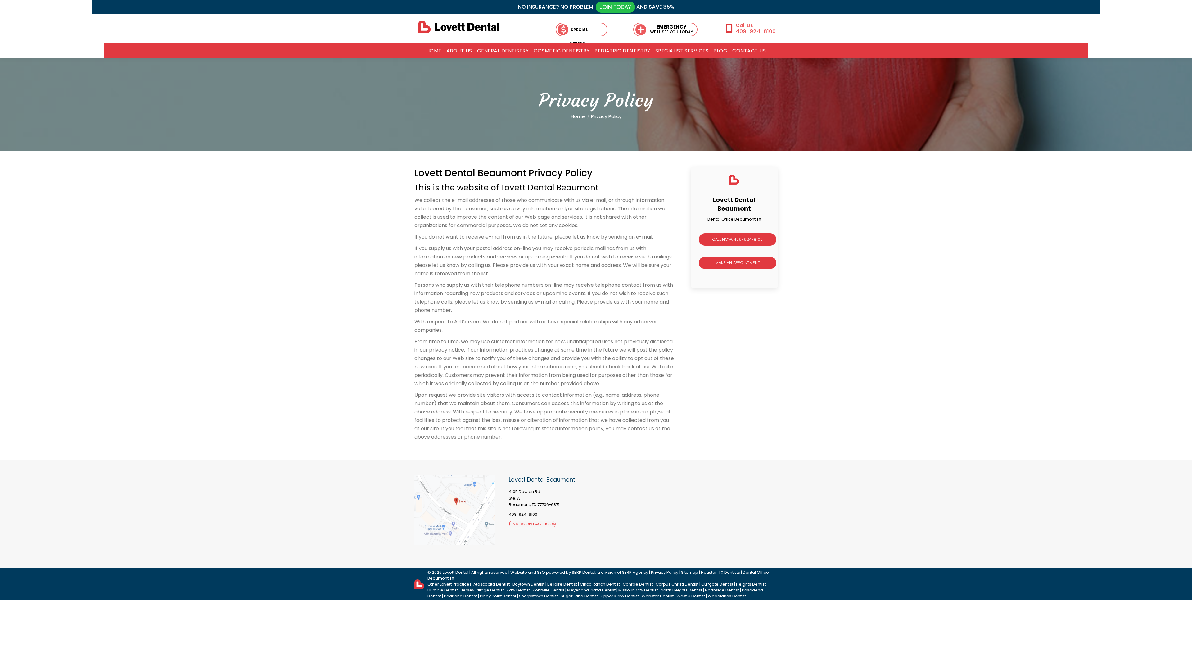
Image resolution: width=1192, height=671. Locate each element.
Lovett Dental (455, 572)
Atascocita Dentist (491, 584)
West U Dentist (690, 596)
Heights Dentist (751, 584)
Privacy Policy (664, 572)
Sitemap (689, 572)
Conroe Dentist (638, 584)
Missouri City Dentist (638, 590)
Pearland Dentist (460, 596)
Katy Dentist (518, 590)
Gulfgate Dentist (717, 584)
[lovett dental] (458, 27)
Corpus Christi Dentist (677, 584)
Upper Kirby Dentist (620, 596)
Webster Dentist (658, 596)
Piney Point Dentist (498, 596)
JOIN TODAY (615, 7)
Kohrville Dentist (548, 590)
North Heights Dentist (681, 590)
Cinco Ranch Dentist (600, 584)
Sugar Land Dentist (579, 596)
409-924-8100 (755, 31)
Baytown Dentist (528, 584)
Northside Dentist (722, 590)
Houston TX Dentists (720, 572)
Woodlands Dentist (727, 596)
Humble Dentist (442, 590)
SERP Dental (583, 572)
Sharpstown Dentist (538, 596)
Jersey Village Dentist (482, 590)
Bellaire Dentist (562, 584)
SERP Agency (635, 572)
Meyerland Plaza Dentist (591, 590)
